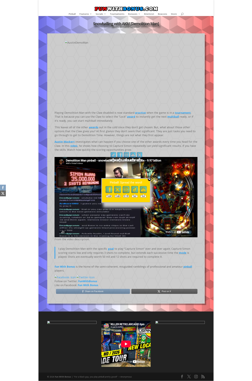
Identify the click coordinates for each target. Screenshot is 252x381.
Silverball (135, 27)
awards (93, 127)
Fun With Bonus (65, 266)
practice (140, 112)
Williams (124, 27)
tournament (183, 112)
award (131, 116)
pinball (187, 266)
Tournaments (117, 14)
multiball (173, 116)
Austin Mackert (65, 141)
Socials (99, 14)
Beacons (162, 14)
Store (174, 14)
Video (115, 27)
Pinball (72, 14)
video (73, 146)
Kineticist (149, 14)
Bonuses (132, 14)
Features (84, 14)
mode (182, 252)
